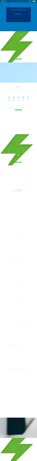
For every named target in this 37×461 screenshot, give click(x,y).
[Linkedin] (30, 1)
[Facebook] (29, 1)
